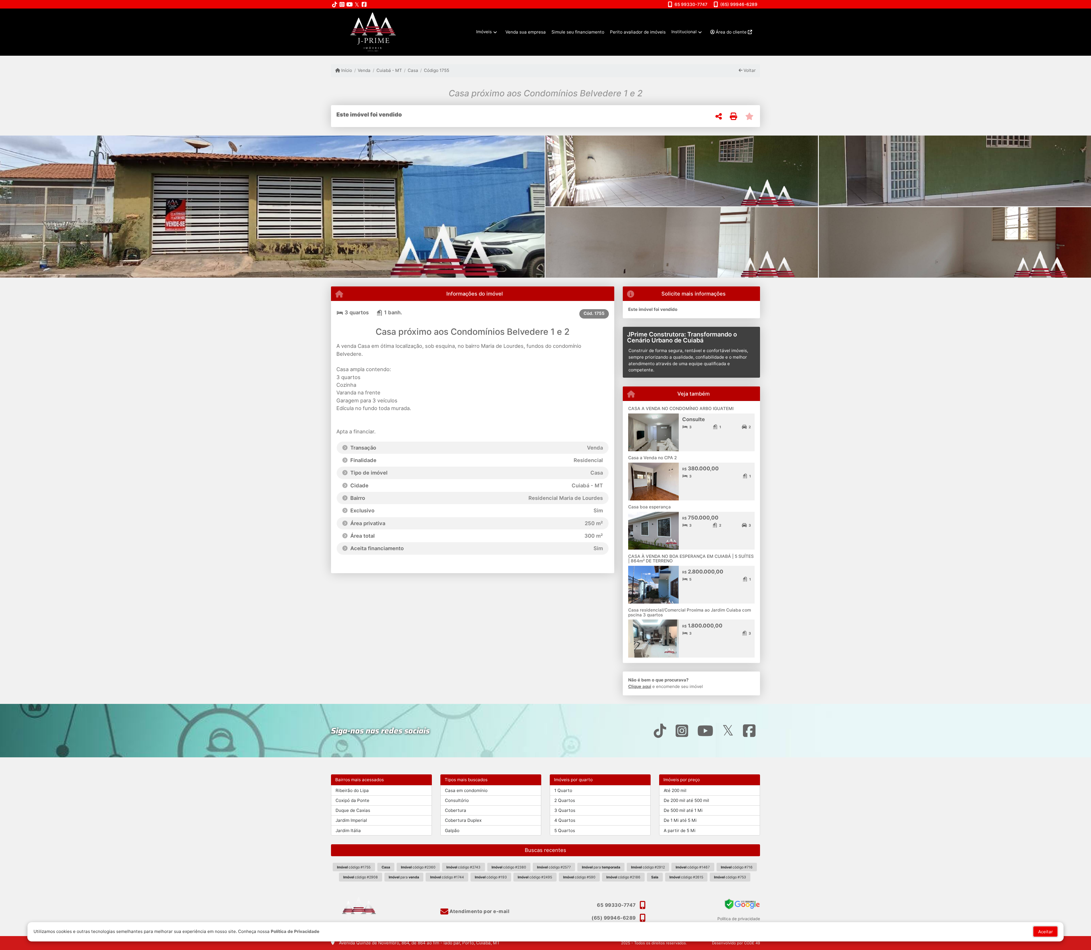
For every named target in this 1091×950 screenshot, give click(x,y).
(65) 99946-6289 (738, 4)
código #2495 (535, 877)
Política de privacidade (738, 918)
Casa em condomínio (466, 790)
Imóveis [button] (484, 31)
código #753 (730, 877)
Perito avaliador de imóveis (638, 32)
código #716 (737, 867)
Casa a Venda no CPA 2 (652, 457)
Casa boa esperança (649, 507)
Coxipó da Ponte (352, 800)
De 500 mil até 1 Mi (683, 810)
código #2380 (509, 867)
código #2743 (463, 867)
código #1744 (447, 877)
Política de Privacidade (295, 931)
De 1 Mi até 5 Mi (680, 820)
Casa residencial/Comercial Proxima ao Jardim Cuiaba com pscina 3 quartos (689, 612)
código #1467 (693, 867)
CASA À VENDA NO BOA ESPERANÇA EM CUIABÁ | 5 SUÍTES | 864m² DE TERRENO (691, 559)
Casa (413, 70)
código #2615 (686, 877)
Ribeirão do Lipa (352, 790)
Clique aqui (639, 686)
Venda (364, 70)
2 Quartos (564, 800)
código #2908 (360, 877)
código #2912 (648, 867)
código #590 (579, 877)
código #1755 (353, 867)
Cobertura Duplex (463, 820)
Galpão (452, 830)
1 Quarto (563, 790)
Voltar (749, 70)
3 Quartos (564, 810)
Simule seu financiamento (577, 32)
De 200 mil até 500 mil (686, 800)
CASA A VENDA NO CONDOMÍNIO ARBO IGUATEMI (681, 408)
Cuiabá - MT (389, 70)
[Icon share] (334, 4)
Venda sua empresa (525, 32)
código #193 (491, 877)
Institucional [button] (684, 31)
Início (346, 70)
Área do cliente (731, 32)
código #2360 (418, 867)
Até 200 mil (675, 790)
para (601, 867)
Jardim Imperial (351, 820)
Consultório (457, 800)
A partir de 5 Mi (680, 830)
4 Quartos (564, 820)
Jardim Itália (348, 830)
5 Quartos (564, 830)
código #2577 (554, 867)
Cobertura (455, 810)
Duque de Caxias (353, 810)
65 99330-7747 (690, 4)
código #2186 (623, 877)
